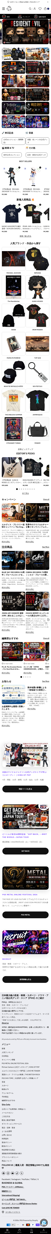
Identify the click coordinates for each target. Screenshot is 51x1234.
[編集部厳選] (36, 16)
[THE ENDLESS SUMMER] (13, 400)
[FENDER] (37, 429)
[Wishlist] (40, 8)
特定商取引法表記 (8, 1150)
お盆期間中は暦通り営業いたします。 (13, 707)
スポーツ (5, 1085)
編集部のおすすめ (8, 1100)
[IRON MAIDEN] (37, 315)
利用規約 (5, 1139)
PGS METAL (25, 915)
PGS (21, 1220)
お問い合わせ (7, 1135)
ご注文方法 (6, 1116)
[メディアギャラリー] (13, 54)
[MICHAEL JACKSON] (13, 259)
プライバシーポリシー (10, 1157)
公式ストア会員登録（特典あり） (14, 1109)
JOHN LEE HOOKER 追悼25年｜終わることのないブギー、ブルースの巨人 (13, 614)
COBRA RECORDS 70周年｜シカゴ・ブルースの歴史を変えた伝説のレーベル (37, 573)
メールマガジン (7, 1113)
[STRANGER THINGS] (13, 429)
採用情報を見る (25, 979)
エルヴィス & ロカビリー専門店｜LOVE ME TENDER (21, 1071)
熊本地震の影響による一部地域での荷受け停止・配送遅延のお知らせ (37, 688)
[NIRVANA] (37, 259)
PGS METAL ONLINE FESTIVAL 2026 (15, 1063)
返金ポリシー (7, 1142)
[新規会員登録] (34, 8)
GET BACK (25, 851)
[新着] (4, 16)
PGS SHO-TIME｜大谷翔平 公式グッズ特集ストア (20, 1078)
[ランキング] (20, 16)
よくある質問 (7, 1131)
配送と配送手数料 (8, 1120)
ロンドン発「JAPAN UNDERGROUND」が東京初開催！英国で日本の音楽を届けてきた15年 (34, 668)
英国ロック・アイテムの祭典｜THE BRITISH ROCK (21, 1074)
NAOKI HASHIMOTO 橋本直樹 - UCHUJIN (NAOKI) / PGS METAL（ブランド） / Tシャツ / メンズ (11, 227)
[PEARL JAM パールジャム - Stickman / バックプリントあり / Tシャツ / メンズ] (33, 213)
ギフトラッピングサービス (12, 1124)
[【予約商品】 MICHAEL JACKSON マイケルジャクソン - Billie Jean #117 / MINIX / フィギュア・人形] (12, 176)
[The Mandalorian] (13, 287)
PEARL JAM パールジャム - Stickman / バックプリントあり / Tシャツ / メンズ (32, 227)
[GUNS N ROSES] (37, 287)
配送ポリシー (7, 1146)
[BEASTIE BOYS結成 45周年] (13, 372)
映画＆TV (5, 1089)
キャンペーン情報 (8, 1060)
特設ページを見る (25, 789)
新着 (3, 1048)
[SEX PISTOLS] (37, 372)
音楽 (3, 1082)
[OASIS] (13, 315)
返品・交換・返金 (8, 1128)
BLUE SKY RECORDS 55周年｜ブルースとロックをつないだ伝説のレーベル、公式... (13, 573)
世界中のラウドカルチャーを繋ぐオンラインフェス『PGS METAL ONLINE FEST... (37, 525)
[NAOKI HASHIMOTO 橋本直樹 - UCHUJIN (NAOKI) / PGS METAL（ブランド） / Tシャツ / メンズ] (12, 213)
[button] (3, 8)
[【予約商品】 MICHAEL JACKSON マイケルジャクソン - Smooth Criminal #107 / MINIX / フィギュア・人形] (33, 176)
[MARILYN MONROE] (13, 344)
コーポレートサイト (12, 1212)
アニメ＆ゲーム (7, 1093)
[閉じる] (47, 2)
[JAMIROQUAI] (37, 400)
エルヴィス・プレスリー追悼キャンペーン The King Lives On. (13, 525)
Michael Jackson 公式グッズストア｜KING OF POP (20, 1067)
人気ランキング (7, 1052)
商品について (7, 1161)
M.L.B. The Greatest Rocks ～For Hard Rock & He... (12, 668)
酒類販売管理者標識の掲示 (12, 1153)
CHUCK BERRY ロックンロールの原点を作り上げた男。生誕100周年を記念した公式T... (37, 614)
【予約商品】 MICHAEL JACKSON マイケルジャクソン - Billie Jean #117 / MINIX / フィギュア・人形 (11, 190)
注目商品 (5, 1056)
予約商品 (5, 1097)
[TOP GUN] (37, 344)
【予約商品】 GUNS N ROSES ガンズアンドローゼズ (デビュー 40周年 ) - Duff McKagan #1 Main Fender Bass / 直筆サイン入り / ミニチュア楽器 (11, 481)
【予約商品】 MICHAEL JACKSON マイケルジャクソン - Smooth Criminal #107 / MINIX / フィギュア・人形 (32, 190)
